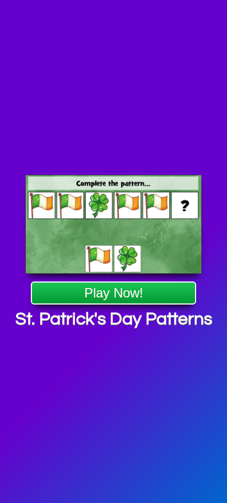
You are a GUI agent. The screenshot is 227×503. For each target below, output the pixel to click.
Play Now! (113, 292)
